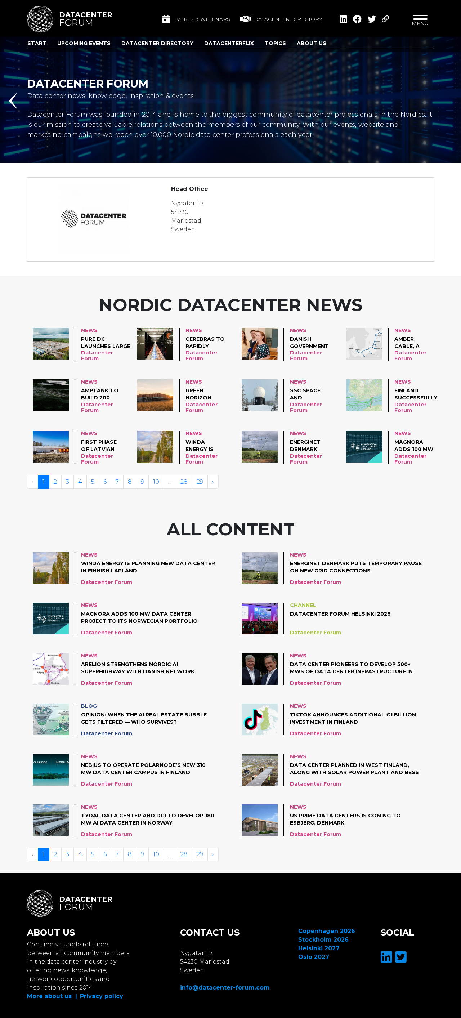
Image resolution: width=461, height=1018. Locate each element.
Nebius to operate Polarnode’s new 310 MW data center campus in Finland (143, 769)
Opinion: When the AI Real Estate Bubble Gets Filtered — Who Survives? (144, 718)
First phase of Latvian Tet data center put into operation (99, 446)
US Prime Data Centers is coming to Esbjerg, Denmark (345, 819)
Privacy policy (101, 996)
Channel (303, 605)
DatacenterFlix (229, 43)
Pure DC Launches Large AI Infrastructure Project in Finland (106, 343)
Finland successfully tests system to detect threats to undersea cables (415, 394)
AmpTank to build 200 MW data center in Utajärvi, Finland (99, 394)
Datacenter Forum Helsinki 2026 (340, 614)
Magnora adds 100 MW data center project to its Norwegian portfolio (413, 446)
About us (311, 43)
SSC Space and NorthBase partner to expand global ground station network (308, 394)
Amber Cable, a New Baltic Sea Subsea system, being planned (411, 343)
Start (36, 43)
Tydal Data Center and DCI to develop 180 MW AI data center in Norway (147, 819)
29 (200, 481)
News (89, 330)
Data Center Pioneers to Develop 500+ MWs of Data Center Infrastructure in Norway (351, 668)
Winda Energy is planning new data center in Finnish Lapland (200, 446)
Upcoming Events (84, 43)
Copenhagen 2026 (326, 931)
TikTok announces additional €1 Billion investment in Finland (353, 718)
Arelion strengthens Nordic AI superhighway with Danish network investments (137, 668)
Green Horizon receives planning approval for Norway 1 (204, 394)
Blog (89, 706)
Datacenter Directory (157, 43)
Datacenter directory (288, 19)
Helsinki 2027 (319, 948)
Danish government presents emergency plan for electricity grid (309, 343)
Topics (275, 43)
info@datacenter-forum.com (225, 987)
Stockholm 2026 (323, 939)
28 (184, 481)
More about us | (52, 996)
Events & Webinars (201, 19)
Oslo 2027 (313, 957)
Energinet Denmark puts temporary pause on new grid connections (310, 446)
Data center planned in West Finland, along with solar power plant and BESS (354, 769)
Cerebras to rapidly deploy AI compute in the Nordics (205, 343)
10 (156, 481)
